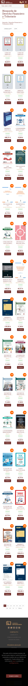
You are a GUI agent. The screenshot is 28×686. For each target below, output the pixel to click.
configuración (13, 663)
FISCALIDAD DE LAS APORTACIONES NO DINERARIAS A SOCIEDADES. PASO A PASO (20, 167)
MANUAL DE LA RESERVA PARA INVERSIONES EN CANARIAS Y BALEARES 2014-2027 (8, 280)
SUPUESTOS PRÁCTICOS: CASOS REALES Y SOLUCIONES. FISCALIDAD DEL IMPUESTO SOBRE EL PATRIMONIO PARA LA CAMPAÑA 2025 (20, 431)
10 (13, 608)
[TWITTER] (11, 628)
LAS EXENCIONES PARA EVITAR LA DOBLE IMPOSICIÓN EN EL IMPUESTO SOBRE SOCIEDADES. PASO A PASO (8, 167)
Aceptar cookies (13, 676)
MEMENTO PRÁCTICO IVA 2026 (7, 318)
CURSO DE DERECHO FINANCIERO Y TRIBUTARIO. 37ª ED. (7, 53)
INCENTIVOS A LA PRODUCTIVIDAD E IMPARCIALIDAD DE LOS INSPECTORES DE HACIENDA (20, 205)
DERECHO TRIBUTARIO (20, 91)
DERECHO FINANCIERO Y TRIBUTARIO (7, 91)
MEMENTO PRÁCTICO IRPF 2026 (20, 545)
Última (20, 608)
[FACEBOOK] (9, 628)
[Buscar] (26, 6)
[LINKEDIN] (19, 628)
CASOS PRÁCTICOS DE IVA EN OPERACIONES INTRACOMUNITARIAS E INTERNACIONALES (20, 469)
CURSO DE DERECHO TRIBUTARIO (20, 53)
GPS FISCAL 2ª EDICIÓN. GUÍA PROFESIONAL (20, 242)
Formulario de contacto (14, 639)
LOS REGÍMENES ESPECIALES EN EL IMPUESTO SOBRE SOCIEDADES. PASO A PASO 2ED (20, 129)
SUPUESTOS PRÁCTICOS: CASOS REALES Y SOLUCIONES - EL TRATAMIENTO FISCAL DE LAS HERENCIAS (20, 318)
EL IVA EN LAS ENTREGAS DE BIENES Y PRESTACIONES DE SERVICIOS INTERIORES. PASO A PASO (7, 507)
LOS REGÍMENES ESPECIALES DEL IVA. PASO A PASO (7, 431)
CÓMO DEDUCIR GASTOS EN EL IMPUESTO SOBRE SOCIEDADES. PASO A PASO (7, 242)
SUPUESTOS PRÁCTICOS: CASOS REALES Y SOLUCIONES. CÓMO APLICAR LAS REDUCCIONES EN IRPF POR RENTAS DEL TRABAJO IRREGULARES (7, 545)
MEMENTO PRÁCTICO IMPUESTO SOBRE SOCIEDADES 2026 (7, 129)
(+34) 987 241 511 (14, 634)
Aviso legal (14, 647)
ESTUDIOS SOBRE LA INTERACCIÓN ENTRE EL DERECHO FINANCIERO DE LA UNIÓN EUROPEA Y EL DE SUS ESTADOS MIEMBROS (20, 280)
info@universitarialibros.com (14, 637)
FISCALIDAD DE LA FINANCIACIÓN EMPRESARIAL (7, 205)
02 (8, 605)
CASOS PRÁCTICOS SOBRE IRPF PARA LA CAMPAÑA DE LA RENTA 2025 (20, 507)
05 (17, 605)
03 (11, 605)
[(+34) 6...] (16, 628)
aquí (14, 661)
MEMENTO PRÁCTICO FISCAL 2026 (20, 582)
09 (10, 608)
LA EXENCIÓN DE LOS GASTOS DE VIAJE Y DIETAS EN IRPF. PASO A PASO (20, 356)
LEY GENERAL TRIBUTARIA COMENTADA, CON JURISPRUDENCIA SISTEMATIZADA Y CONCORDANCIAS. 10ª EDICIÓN (8, 582)
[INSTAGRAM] (14, 628)
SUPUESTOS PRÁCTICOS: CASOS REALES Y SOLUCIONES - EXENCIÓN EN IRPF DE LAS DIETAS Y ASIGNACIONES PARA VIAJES (7, 393)
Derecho (5, 22)
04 (14, 605)
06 (20, 605)
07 (23, 605)
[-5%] (7, 42)
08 (7, 608)
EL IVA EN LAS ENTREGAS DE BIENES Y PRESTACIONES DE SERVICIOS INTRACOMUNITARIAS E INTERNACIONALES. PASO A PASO (8, 469)
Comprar (7, 65)
